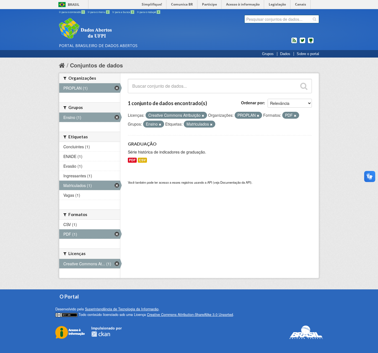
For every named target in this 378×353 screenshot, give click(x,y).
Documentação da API (235, 182)
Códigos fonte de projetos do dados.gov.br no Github (311, 43)
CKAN (100, 334)
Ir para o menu (98, 12)
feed (294, 43)
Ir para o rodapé (148, 12)
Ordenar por (252, 102)
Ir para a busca (122, 12)
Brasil (73, 4)
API (209, 182)
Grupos (268, 54)
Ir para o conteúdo (71, 12)
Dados (285, 54)
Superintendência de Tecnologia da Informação (122, 309)
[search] (314, 19)
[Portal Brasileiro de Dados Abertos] (118, 29)
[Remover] (203, 115)
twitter (302, 43)
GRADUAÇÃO (142, 143)
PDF (132, 160)
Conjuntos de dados (96, 65)
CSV (142, 160)
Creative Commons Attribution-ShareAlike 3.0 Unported (190, 314)
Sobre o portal (308, 54)
